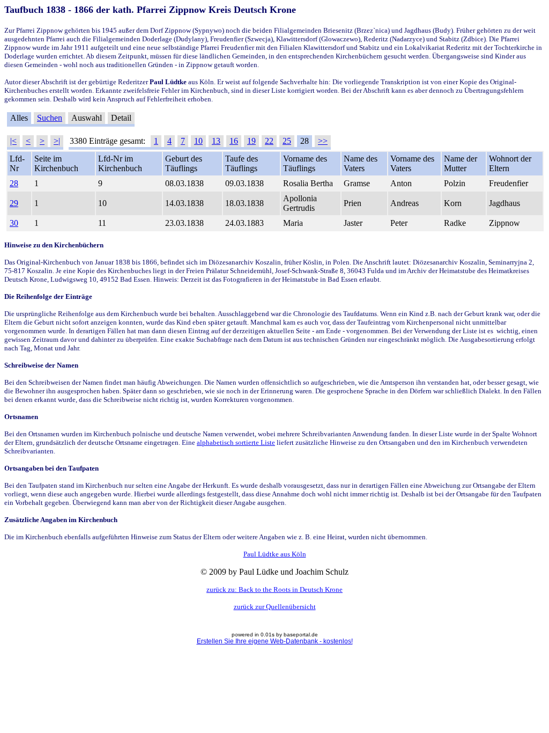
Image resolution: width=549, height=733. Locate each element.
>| (57, 140)
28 (14, 183)
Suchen (49, 117)
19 (251, 140)
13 (216, 140)
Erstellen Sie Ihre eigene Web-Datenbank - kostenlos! (275, 641)
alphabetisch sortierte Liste (236, 442)
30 (14, 223)
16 (233, 140)
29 (14, 203)
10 (198, 140)
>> (323, 140)
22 (269, 140)
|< (13, 140)
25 (287, 140)
